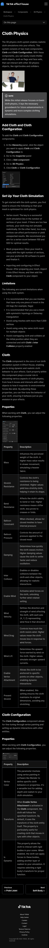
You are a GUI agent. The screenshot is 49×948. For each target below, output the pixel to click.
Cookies (24, 935)
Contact (24, 923)
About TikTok (24, 914)
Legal (24, 926)
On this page (10, 22)
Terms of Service (24, 929)
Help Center (24, 917)
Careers (24, 920)
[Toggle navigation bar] (46, 4)
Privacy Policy (25, 932)
